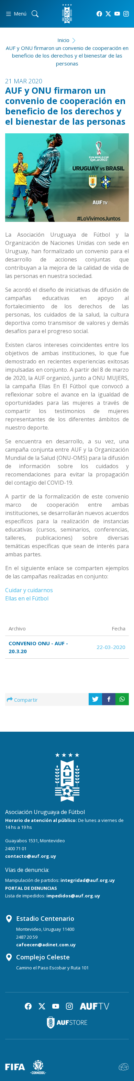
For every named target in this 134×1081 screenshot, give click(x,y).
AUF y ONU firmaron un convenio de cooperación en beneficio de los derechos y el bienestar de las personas (67, 55)
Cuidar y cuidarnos (29, 590)
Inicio (63, 40)
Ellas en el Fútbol (27, 598)
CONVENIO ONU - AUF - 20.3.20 (38, 647)
